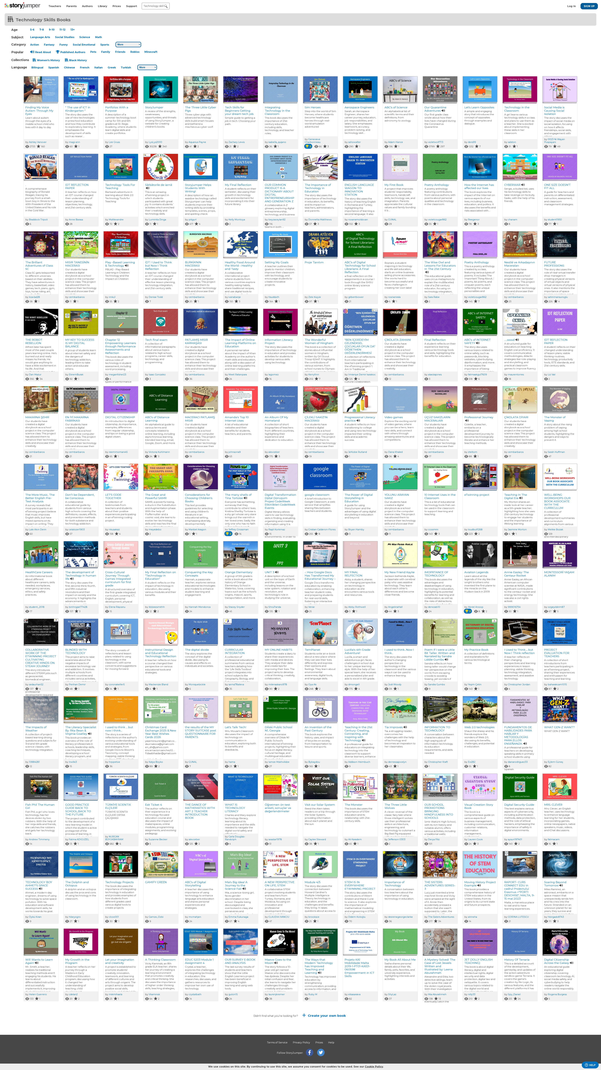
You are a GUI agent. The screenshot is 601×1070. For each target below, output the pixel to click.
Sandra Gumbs (436, 684)
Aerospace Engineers (359, 107)
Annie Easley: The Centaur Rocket (516, 574)
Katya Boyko (156, 762)
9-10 (51, 29)
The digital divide (197, 649)
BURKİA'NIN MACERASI (193, 264)
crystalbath (195, 994)
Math (98, 37)
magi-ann (74, 142)
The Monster (353, 804)
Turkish (126, 67)
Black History (78, 60)
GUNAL (392, 219)
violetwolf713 (435, 142)
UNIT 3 (269, 572)
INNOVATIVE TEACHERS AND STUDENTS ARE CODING (475, 1042)
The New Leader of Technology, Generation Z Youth (78, 1040)
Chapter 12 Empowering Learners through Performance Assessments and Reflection (120, 346)
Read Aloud (43, 52)
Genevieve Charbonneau (313, 141)
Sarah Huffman (556, 452)
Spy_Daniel (514, 994)
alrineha (472, 917)
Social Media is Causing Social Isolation (554, 111)
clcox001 (114, 917)
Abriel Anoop (475, 607)
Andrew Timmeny (39, 839)
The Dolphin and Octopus (77, 883)
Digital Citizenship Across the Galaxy (556, 961)
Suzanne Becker (158, 839)
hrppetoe (114, 762)
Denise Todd (156, 297)
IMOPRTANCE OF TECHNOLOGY (436, 574)
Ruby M (312, 994)
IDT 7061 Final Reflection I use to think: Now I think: (277, 1040)
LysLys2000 (155, 142)
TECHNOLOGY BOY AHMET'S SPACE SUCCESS (38, 885)
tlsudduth (273, 297)
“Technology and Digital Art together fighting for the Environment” (158, 1042)
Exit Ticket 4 (153, 804)
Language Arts (40, 37)
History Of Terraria (516, 959)
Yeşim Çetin (474, 684)
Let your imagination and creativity (119, 961)
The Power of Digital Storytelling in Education (359, 498)
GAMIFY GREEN (156, 882)
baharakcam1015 (557, 684)
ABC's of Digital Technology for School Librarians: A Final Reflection (360, 267)
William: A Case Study (40, 1037)
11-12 (62, 29)
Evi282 (471, 762)
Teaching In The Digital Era (515, 496)
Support (131, 6)
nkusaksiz (114, 529)
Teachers (55, 6)
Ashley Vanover (37, 142)
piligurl (192, 219)
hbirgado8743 (556, 917)
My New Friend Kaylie (400, 572)
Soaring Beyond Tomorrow (555, 883)
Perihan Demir (77, 684)
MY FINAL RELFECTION (353, 574)
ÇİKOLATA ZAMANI (398, 339)
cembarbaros (77, 297)
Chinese (69, 67)
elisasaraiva (354, 994)
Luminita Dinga (157, 219)
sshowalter (354, 142)
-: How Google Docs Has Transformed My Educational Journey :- (320, 575)
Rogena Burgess (557, 994)
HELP (592, 1065)
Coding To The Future (559, 1037)
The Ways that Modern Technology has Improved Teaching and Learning (319, 966)
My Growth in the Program (77, 961)
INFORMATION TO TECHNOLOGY (437, 728)
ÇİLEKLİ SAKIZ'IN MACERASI (316, 419)
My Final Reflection (238, 184)
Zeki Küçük (314, 297)
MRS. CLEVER (553, 804)
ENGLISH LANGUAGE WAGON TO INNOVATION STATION (359, 189)
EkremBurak (76, 374)
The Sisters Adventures (441, 917)
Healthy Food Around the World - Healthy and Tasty (240, 265)
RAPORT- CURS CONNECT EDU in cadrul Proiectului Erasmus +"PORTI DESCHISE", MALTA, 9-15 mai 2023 (519, 890)
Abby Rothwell (357, 607)
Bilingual (37, 67)
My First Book (394, 184)
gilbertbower (356, 297)
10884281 (34, 762)
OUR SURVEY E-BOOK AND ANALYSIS (240, 961)
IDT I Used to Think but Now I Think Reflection (158, 265)
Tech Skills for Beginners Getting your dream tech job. (239, 111)
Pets (93, 51)
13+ (72, 29)
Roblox (134, 51)
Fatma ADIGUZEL (79, 839)
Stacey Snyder (237, 607)
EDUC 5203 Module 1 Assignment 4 (199, 961)
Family (105, 51)
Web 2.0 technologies (479, 727)
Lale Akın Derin (37, 529)
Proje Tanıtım (314, 262)
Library (102, 6)
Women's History (48, 60)
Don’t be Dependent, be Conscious (80, 496)
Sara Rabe (433, 297)
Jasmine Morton (517, 529)
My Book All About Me (400, 959)
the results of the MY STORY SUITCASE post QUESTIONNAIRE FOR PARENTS (200, 732)
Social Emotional (84, 44)
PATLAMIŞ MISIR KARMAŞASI (196, 341)
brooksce (313, 917)
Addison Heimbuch (359, 762)
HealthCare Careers (39, 572)
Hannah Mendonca (200, 607)
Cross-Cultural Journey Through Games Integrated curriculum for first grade (118, 579)
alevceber (274, 452)
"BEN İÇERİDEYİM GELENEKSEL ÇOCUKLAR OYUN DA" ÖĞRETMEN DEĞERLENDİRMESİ (360, 346)
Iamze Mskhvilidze (278, 762)
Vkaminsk (154, 994)
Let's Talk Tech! (235, 727)
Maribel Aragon (197, 529)
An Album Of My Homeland (276, 419)
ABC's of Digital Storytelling (195, 883)
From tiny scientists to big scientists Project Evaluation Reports (439, 1040)
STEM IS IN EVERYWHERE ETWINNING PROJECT (360, 885)
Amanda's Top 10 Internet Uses (237, 419)
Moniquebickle (197, 684)
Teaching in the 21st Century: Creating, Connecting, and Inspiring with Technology (358, 733)
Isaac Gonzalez (157, 374)
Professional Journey (478, 417)
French (84, 67)
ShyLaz (392, 994)
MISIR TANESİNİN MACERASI (77, 264)
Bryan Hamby (356, 529)
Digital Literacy (115, 1037)
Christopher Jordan (519, 684)
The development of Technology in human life (80, 575)
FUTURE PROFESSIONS (554, 264)
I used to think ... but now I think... (119, 728)
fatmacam (554, 839)
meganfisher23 (117, 374)
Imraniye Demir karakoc (362, 374)
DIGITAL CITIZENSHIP (120, 417)
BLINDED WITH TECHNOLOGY (76, 651)
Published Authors (72, 52)
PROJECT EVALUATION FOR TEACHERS (556, 653)
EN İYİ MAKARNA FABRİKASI (77, 419)
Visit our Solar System (320, 804)
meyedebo (155, 529)
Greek (112, 67)
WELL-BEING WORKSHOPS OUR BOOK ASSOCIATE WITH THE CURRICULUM (557, 501)
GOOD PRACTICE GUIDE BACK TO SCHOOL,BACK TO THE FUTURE (78, 809)
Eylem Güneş (555, 762)
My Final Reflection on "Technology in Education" (160, 575)
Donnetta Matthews (319, 219)
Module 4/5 (313, 882)
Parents (71, 6)
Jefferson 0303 (396, 839)
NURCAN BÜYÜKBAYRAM (114, 838)
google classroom (317, 494)
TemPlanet (312, 649)
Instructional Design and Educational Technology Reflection (160, 653)
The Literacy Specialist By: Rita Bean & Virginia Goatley (80, 730)
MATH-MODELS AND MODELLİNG (319, 1038)
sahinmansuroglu (558, 297)
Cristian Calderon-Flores (322, 529)
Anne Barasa (76, 219)
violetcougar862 (437, 219)
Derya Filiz (434, 839)
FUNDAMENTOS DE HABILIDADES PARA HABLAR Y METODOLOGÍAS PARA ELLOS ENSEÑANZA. (518, 735)
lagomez (273, 374)
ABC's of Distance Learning (157, 419)
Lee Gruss (114, 142)
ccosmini (433, 529)
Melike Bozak (555, 529)
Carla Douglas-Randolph (235, 838)
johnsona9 (235, 452)
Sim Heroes (313, 107)
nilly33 (471, 994)
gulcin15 (233, 994)
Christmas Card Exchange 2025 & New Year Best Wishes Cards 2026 (160, 732)
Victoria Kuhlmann (159, 452)
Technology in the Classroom (516, 109)
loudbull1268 (475, 529)
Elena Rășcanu (117, 607)
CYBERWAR (512, 184)
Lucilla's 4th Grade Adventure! (357, 651)
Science (84, 37)
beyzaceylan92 (276, 219)
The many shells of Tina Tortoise (238, 496)
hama (232, 762)
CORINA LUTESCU (518, 917)
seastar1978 (275, 839)
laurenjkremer (276, 994)
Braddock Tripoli (38, 219)
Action (34, 44)
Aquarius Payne (197, 142)
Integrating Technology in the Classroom (277, 111)
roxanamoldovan (358, 219)
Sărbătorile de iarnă (158, 184)
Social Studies (64, 37)
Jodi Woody (394, 684)
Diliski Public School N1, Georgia (278, 728)
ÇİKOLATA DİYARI (516, 417)
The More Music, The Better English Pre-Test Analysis (40, 498)
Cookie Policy (374, 1066)
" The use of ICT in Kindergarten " (77, 109)
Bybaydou (314, 762)
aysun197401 (515, 839)
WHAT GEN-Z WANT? (559, 727)
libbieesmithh (157, 607)
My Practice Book (476, 649)
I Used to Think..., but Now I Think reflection (519, 651)
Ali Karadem (355, 839)
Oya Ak (312, 684)
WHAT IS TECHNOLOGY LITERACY (235, 808)
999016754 (514, 607)
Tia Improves (394, 727)
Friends (120, 51)
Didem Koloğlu (356, 917)
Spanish (53, 67)
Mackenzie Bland (158, 684)
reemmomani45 (118, 452)
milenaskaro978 (277, 684)
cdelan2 (73, 994)
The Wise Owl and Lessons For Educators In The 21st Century (440, 265)
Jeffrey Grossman (239, 529)
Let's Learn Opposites (479, 107)
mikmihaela (115, 994)
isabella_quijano (277, 142)
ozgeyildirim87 (556, 607)
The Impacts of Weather (35, 728)
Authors (87, 6)
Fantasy (49, 44)
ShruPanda (274, 607)
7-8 (41, 29)
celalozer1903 (77, 529)
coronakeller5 (117, 684)
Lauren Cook (475, 839)
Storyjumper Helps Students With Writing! (198, 188)
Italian (98, 67)
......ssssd (509, 339)
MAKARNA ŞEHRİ (37, 417)
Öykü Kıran (35, 917)
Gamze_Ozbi (156, 917)
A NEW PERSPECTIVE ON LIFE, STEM (279, 883)
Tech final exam (156, 339)
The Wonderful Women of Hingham (319, 341)
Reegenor (474, 219)
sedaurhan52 (36, 684)
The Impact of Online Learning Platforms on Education (240, 343)
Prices (117, 6)
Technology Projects (119, 882)
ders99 (472, 142)
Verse (311, 607)
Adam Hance (395, 142)
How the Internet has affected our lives (479, 186)
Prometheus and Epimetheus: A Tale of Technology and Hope (240, 1040)
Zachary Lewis (237, 142)
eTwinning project (476, 494)
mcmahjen (195, 917)
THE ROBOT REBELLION (33, 341)
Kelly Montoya (237, 219)
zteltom (472, 452)
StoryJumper (154, 107)
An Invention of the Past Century (318, 728)
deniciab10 (434, 607)
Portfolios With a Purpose (116, 109)
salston (512, 142)
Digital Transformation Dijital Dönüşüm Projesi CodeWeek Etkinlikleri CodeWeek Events (280, 501)
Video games (394, 417)
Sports (104, 44)
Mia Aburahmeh (437, 994)
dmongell (354, 684)
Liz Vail (551, 374)
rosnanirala (394, 297)
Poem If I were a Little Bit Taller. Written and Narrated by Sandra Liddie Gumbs (439, 654)
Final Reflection (435, 339)
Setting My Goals (276, 262)
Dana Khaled (395, 452)
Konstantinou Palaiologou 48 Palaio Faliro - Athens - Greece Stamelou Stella (200, 1043)
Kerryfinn (313, 374)
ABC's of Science (396, 107)
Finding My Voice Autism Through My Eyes (39, 111)
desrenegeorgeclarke (400, 917)
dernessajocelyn (397, 762)
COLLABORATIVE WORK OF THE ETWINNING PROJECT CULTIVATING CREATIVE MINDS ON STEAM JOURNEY (40, 658)
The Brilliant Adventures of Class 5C (39, 265)
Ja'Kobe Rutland (357, 452)
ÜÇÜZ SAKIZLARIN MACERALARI (437, 419)
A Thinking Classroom (160, 959)
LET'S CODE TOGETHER (113, 496)
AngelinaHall (395, 607)
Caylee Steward (317, 839)
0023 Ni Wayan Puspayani (554, 141)
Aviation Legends (476, 572)
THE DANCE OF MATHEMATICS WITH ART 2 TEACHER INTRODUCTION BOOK (200, 811)
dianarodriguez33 (518, 762)
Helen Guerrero (38, 994)
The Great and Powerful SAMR (156, 496)
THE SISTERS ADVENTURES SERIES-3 (439, 885)
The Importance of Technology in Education (318, 188)
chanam (512, 219)
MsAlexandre (116, 219)
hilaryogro (75, 917)
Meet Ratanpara (238, 374)
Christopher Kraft (438, 762)
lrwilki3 (73, 762)
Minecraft (150, 51)
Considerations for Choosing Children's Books (198, 498)
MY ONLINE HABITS (278, 649)
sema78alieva (236, 684)
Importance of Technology (394, 883)
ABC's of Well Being (518, 1037)
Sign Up (589, 6)
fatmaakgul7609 (477, 374)
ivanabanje (235, 297)
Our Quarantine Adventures (435, 109)
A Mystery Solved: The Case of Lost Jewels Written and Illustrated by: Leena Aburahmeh (439, 966)
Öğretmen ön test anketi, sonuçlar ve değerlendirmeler (278, 808)
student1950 (555, 219)
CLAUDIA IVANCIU (278, 917)
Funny (63, 44)
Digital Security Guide (519, 804)
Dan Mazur (35, 374)
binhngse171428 (78, 607)
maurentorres (516, 374)
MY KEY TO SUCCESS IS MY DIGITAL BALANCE (79, 343)
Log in (571, 6)
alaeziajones (435, 374)
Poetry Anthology (436, 184)
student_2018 (36, 607)
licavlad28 (34, 297)
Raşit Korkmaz (276, 529)
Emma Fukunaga (238, 917)
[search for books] (166, 6)
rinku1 (112, 297)
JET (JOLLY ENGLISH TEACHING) (478, 961)
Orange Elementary (238, 572)
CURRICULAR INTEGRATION (235, 651)
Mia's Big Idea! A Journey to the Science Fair (236, 885)
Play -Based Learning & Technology (120, 264)
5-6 (32, 29)
